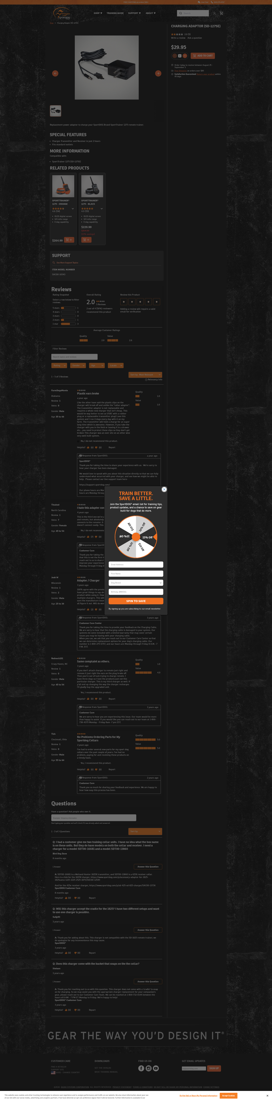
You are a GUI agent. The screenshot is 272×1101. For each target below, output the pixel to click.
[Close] (267, 1095)
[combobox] (135, 583)
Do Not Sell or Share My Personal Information (198, 1095)
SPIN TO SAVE (136, 601)
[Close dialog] (164, 489)
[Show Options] (160, 583)
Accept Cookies (228, 1095)
